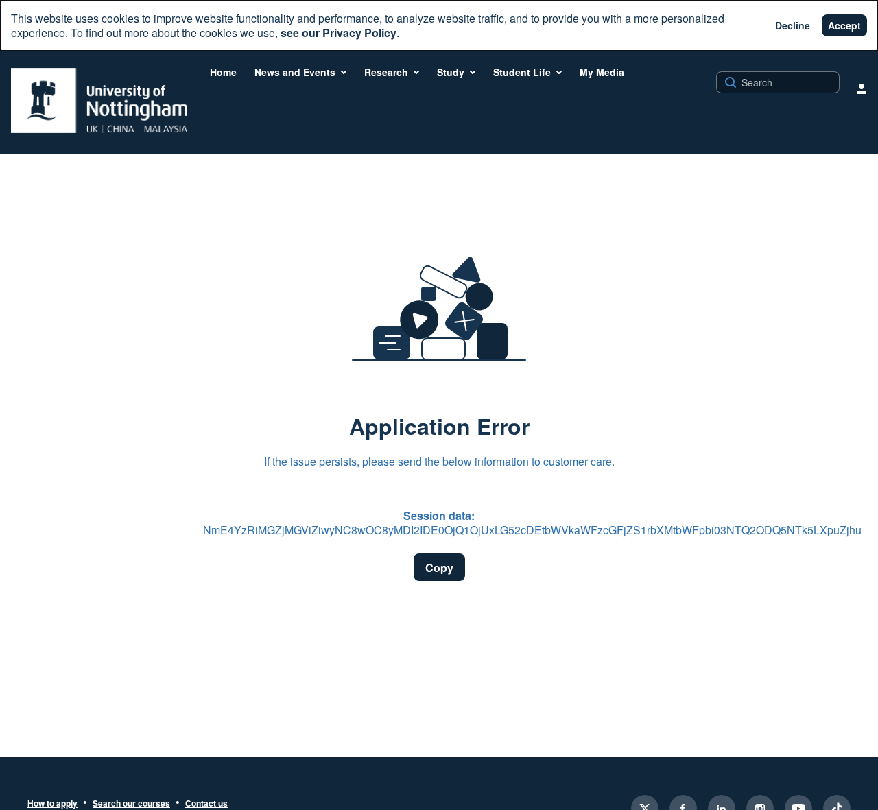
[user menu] (862, 88)
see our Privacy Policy (338, 32)
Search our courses (131, 803)
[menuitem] (223, 72)
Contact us (206, 803)
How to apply (52, 803)
